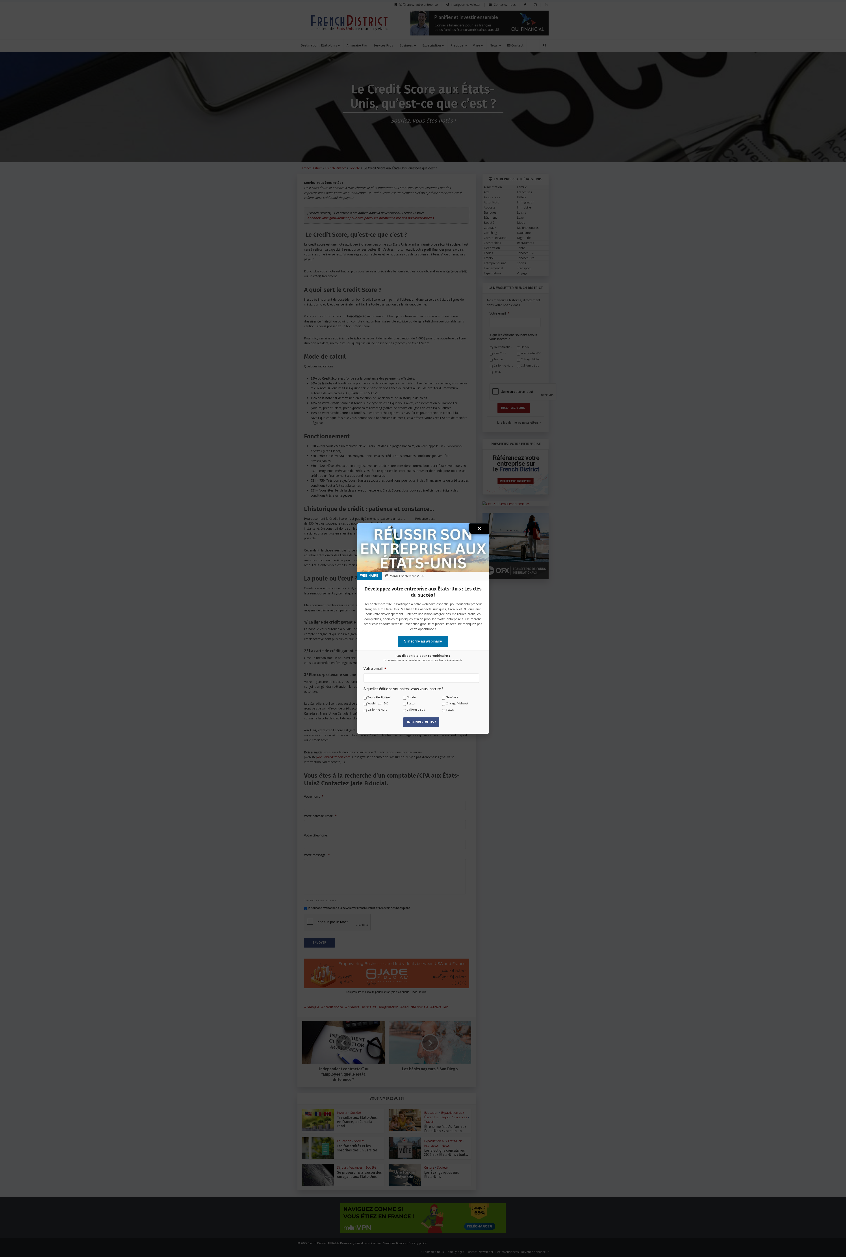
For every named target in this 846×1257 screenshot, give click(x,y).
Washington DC (377, 703)
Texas (450, 709)
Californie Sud (416, 709)
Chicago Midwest (457, 703)
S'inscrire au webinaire (423, 641)
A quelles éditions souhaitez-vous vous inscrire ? (403, 689)
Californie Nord (377, 709)
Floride (411, 697)
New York (452, 697)
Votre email (375, 668)
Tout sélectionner (379, 697)
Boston (411, 703)
